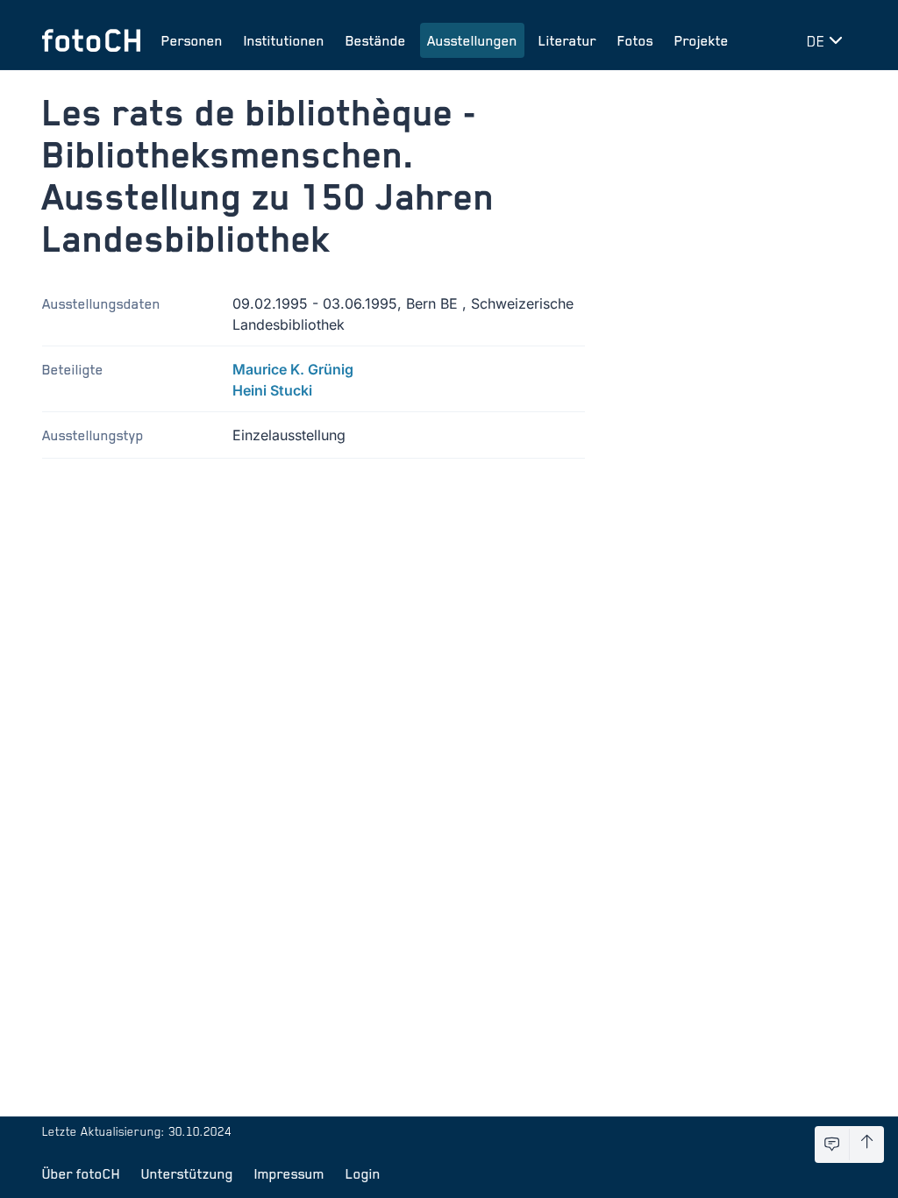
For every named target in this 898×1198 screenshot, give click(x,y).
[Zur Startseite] (91, 40)
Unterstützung (187, 1173)
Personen (192, 40)
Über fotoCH (81, 1173)
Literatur (567, 40)
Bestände (376, 40)
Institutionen (284, 40)
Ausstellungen (472, 40)
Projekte (701, 40)
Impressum (289, 1173)
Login (363, 1173)
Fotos (635, 40)
